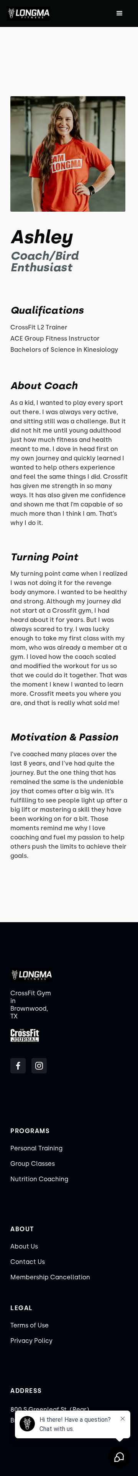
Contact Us (27, 1261)
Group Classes (32, 1163)
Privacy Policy (31, 1340)
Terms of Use (29, 1325)
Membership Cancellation (50, 1277)
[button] (119, 13)
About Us (24, 1246)
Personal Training (36, 1148)
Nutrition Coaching (39, 1179)
